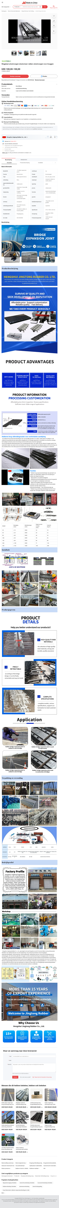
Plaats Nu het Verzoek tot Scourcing (42, 1077)
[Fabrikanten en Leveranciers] (29, 2)
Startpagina (4, 11)
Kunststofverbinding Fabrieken (45, 1183)
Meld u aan (5, 152)
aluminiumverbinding (24, 1186)
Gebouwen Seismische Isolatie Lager (10, 1165)
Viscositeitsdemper (20, 1165)
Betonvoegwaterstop (21, 1163)
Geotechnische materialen (49, 1165)
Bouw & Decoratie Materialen (14, 11)
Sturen (15, 1077)
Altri (44, 1168)
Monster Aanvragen (40, 79)
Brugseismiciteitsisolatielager (50, 1163)
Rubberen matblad (34, 1168)
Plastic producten (6, 1168)
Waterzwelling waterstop (7, 1163)
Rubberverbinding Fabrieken (9, 1186)
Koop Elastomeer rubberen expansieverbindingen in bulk (16, 1190)
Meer (3, 1193)
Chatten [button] (45, 76)
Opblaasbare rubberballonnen (37, 1165)
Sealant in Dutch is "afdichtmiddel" (24, 1168)
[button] (52, 162)
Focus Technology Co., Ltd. (27, 1198)
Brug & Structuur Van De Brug (28, 11)
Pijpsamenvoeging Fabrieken (9, 1183)
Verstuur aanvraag (15, 76)
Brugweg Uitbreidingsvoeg (36, 1163)
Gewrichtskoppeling (37, 1186)
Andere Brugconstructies (40, 11)
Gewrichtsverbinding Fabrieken (27, 1183)
